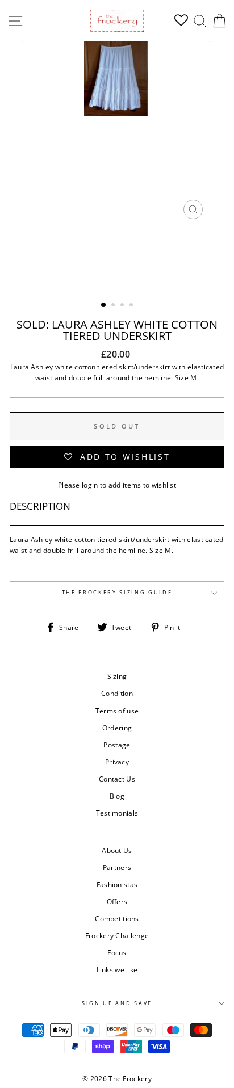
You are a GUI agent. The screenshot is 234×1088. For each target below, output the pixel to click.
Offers (117, 901)
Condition (117, 693)
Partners (117, 867)
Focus (117, 952)
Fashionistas (117, 884)
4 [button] (132, 306)
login (90, 484)
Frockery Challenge (117, 935)
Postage (116, 744)
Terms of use (117, 710)
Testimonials (117, 812)
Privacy (117, 761)
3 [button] (123, 306)
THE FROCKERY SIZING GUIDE (117, 592)
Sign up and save (117, 1003)
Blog (117, 795)
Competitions (117, 918)
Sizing (117, 675)
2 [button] (114, 306)
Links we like (117, 969)
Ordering (117, 727)
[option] (117, 133)
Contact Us (117, 778)
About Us (117, 850)
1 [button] (104, 305)
